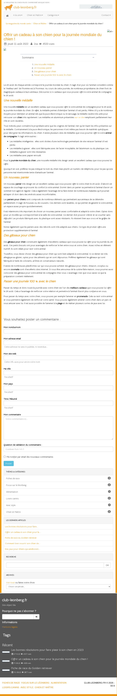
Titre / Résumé (10, 398)
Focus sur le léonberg (58, 485)
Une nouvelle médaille (44, 64)
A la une (17, 15)
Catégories (52, 15)
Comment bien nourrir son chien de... (22, 543)
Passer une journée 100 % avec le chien (52, 74)
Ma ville (7, 368)
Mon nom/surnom (12, 327)
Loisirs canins (58, 498)
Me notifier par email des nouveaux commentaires (30, 456)
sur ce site (79, 117)
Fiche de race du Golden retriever (21, 537)
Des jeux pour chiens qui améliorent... (22, 549)
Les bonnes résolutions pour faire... (21, 526)
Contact (105, 15)
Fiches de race (58, 478)
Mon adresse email (12, 338)
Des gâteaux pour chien (45, 71)
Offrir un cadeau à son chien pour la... (22, 532)
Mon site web (10, 353)
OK (107, 565)
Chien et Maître (34, 15)
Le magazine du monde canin (18, 23)
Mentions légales (9, 627)
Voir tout (10, 582)
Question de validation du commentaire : (23, 444)
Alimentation (58, 491)
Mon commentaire (12, 414)
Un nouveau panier (43, 67)
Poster (9, 463)
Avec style (58, 505)
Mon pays (8, 383)
